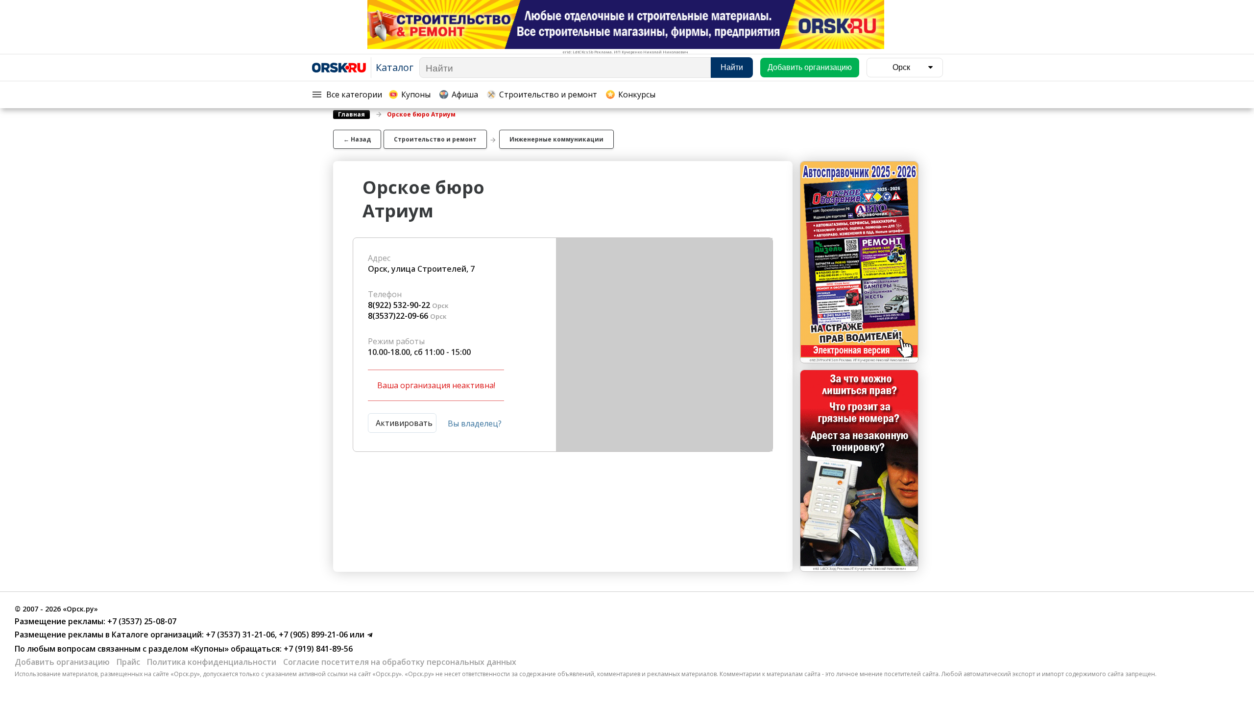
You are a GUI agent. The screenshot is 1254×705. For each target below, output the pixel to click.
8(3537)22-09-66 (398, 315)
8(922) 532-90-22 (399, 305)
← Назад (357, 139)
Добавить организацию (62, 662)
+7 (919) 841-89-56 (317, 648)
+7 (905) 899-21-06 (312, 634)
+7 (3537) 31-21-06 (239, 634)
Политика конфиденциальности (211, 662)
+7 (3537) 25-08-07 (140, 621)
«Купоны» (209, 648)
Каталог (394, 67)
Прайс (128, 662)
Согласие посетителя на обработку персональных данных (399, 662)
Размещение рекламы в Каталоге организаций (108, 634)
